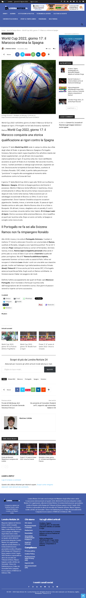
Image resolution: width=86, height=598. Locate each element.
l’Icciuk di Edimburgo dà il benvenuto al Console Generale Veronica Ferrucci (13, 405)
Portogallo (28, 379)
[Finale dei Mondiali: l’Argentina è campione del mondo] (10, 449)
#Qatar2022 (11, 379)
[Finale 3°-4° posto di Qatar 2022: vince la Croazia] (47, 336)
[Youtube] (83, 1)
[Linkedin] (67, 1)
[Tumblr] (77, 1)
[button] (81, 24)
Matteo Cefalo (11, 48)
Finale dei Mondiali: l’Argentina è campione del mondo (10, 459)
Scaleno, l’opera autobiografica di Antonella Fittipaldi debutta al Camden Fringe (49, 525)
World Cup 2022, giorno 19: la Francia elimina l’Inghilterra (9, 346)
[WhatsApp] (33, 54)
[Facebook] (61, 1)
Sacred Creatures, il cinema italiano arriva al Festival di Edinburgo (75, 81)
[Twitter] (80, 1)
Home (3, 30)
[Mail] (70, 1)
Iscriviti (50, 369)
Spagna (36, 379)
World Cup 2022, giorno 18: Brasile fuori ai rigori (28, 346)
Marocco (20, 379)
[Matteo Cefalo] (3, 49)
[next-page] (6, 466)
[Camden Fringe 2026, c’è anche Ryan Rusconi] (63, 101)
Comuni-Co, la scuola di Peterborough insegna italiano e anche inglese (70, 125)
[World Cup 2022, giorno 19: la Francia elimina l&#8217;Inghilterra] (10, 336)
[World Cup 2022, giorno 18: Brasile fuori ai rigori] (28, 336)
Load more (70, 108)
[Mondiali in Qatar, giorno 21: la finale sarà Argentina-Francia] (47, 449)
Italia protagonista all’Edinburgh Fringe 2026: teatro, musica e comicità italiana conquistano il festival (76, 91)
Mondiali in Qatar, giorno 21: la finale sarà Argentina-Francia (47, 459)
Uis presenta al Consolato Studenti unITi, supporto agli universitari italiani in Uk (43, 405)
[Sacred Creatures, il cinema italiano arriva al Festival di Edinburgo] (63, 81)
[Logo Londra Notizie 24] (16, 7)
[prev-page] (3, 466)
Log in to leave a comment (11, 480)
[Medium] (74, 1)
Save (28, 55)
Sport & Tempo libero (14, 30)
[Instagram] (64, 1)
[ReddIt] (43, 54)
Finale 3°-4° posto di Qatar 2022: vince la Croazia (46, 346)
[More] (48, 54)
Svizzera (43, 379)
